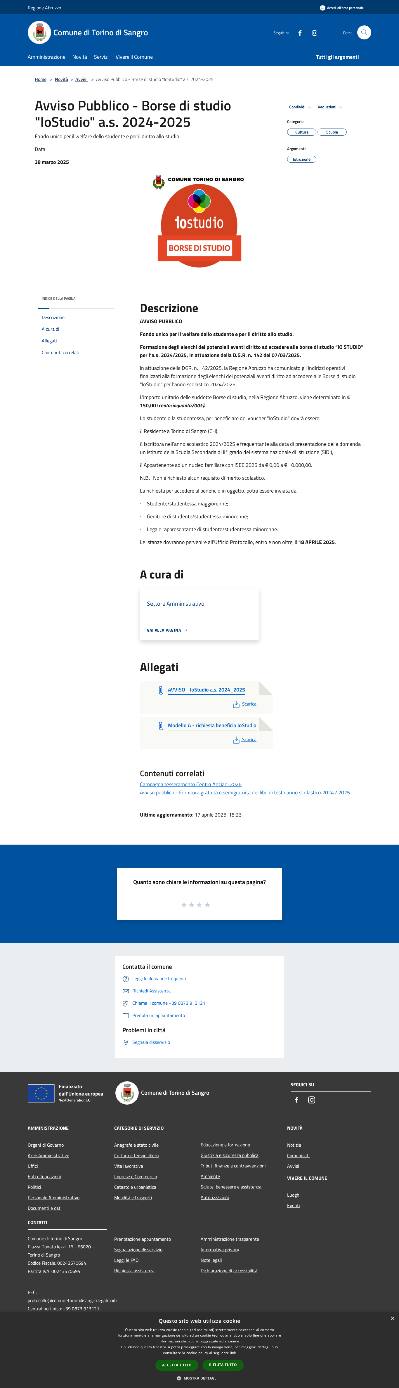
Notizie (294, 1144)
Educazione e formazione (225, 1144)
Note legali (211, 1260)
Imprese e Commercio (135, 1176)
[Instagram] (312, 32)
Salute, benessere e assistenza (231, 1186)
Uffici (33, 1165)
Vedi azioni (327, 107)
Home (40, 79)
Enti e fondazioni (44, 1176)
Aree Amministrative (48, 1155)
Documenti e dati (45, 1208)
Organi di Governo (46, 1144)
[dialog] (199, 1350)
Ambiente (210, 1176)
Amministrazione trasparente (230, 1239)
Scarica (249, 703)
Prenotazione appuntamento (142, 1239)
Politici (34, 1187)
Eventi (293, 1205)
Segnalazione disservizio (138, 1249)
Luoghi (294, 1194)
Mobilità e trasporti (133, 1197)
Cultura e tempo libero (136, 1155)
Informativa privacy (220, 1249)
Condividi (297, 107)
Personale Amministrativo (53, 1197)
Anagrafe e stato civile (136, 1144)
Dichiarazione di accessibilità (229, 1270)
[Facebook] (297, 32)
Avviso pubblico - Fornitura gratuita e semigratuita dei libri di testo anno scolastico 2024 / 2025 (245, 792)
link (233, 1352)
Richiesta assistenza (134, 1270)
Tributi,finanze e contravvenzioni (233, 1165)
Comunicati (298, 1155)
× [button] (392, 1318)
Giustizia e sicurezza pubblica (230, 1155)
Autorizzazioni (215, 1197)
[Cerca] (364, 32)
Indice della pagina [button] (58, 298)
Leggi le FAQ (126, 1260)
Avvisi (81, 79)
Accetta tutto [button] (177, 1365)
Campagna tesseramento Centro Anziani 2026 (191, 784)
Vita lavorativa (128, 1165)
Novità (61, 79)
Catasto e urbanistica (135, 1187)
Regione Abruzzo (44, 7)
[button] (199, 1378)
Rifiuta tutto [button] (223, 1364)
